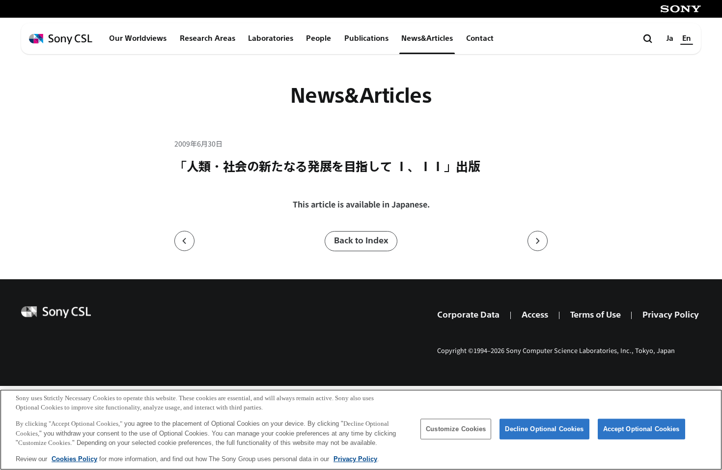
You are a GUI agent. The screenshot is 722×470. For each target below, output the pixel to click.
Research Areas (207, 38)
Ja (669, 38)
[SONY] (681, 9)
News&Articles (427, 38)
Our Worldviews (138, 38)
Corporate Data (468, 315)
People (318, 38)
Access (535, 315)
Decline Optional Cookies (544, 429)
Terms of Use (595, 315)
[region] (361, 429)
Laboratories (270, 38)
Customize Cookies (456, 429)
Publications (366, 38)
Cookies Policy (74, 458)
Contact (480, 38)
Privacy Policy (670, 315)
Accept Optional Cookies (641, 429)
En (686, 38)
